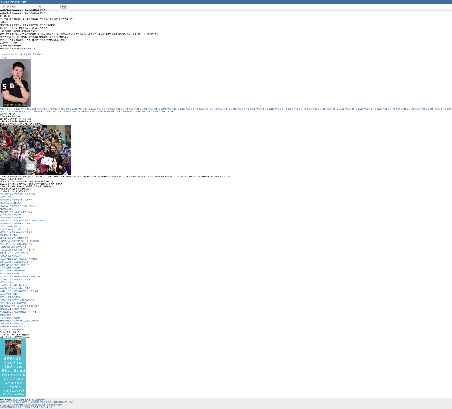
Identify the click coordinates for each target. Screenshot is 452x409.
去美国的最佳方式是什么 (10, 268)
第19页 (113, 109)
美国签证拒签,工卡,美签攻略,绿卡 (39, 407)
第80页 (50, 111)
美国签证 (27, 54)
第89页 (107, 111)
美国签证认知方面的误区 (10, 203)
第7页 (39, 109)
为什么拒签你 (6, 315)
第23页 (138, 109)
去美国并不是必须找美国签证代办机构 (16, 200)
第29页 (176, 109)
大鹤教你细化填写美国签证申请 (13, 247)
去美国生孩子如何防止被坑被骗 (13, 285)
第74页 (12, 111)
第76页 (24, 111)
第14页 (81, 109)
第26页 (157, 109)
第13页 (75, 109)
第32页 (195, 109)
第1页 (2, 109)
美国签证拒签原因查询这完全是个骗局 (16, 232)
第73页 (5, 111)
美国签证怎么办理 (7, 402)
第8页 (44, 109)
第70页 (437, 109)
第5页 (28, 109)
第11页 (62, 109)
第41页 (253, 109)
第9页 (50, 109)
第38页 (234, 109)
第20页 (119, 109)
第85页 (82, 111)
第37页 (227, 109)
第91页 (120, 111)
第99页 (171, 111)
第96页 (151, 111)
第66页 (412, 109)
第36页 (221, 109)
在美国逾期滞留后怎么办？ (11, 218)
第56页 (348, 109)
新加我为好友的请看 (8, 235)
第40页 (246, 109)
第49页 (304, 109)
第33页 (202, 109)
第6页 (34, 109)
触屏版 (27, 400)
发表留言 (4, 58)
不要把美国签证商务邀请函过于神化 (15, 223)
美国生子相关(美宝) (8, 197)
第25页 (151, 109)
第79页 (43, 111)
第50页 (310, 109)
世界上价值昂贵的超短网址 (11, 297)
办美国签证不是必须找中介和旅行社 (15, 309)
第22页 (132, 109)
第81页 (56, 111)
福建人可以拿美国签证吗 (10, 256)
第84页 (75, 111)
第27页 (164, 109)
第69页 (431, 109)
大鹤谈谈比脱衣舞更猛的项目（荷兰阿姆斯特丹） (21, 241)
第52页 (323, 109)
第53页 (329, 109)
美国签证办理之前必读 (9, 274)
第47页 (291, 109)
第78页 (37, 111)
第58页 (361, 109)
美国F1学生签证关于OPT (10, 226)
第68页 (424, 109)
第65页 (405, 109)
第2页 (7, 109)
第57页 (354, 109)
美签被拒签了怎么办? (25, 402)
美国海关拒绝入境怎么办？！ (12, 215)
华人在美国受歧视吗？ (9, 294)
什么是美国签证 (6, 209)
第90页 (113, 111)
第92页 (126, 111)
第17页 (100, 109)
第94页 (139, 111)
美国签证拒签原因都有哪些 (11, 329)
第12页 (68, 109)
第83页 (69, 111)
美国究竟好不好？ (7, 282)
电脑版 (42, 400)
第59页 (367, 109)
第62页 (386, 109)
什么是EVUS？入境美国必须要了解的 (16, 212)
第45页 (278, 109)
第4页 (23, 109)
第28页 (170, 109)
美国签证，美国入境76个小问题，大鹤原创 (18, 206)
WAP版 (35, 400)
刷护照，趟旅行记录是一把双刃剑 (14, 253)
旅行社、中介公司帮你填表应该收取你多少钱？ (20, 291)
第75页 (18, 111)
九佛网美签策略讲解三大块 (11, 324)
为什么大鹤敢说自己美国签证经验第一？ (17, 250)
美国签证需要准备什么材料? (46, 402)
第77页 (31, 111)
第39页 (240, 109)
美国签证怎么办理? (66, 402)
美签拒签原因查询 (54, 405)
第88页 (101, 111)
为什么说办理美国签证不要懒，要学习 (16, 265)
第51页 (316, 109)
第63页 (393, 109)
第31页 (189, 109)
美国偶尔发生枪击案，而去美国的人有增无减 (19, 259)
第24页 (145, 109)
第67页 (418, 109)
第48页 (297, 109)
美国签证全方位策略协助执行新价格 (15, 279)
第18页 (106, 109)
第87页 (94, 111)
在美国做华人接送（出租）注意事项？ (16, 288)
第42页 (259, 109)
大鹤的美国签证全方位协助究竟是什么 (16, 262)
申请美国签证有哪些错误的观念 (13, 327)
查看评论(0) (37, 54)
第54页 (335, 109)
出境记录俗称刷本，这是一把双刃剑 (15, 229)
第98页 (164, 111)
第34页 (208, 109)
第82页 (62, 111)
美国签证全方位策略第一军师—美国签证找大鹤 (20, 276)
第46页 (284, 109)
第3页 (18, 109)
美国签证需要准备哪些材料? (12, 405)
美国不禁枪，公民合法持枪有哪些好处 (16, 244)
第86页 (88, 111)
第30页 (183, 109)
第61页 (380, 109)
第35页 (215, 109)
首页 (2, 6)
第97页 (158, 111)
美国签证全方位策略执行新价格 (13, 271)
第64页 (399, 109)
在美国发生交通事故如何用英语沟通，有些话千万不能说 (23, 221)
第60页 (373, 109)
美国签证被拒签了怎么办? (35, 405)
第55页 (342, 109)
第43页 (265, 109)
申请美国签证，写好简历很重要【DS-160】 (18, 312)
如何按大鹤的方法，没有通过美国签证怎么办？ (20, 306)
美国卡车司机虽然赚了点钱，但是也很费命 (18, 194)
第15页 (87, 109)
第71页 (443, 109)
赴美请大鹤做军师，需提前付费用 (14, 238)
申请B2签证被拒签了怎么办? (12, 407)
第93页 (132, 111)
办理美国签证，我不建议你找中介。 (15, 303)
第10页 (56, 109)
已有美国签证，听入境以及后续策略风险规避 (19, 321)
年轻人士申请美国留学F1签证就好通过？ (17, 300)
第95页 (145, 111)
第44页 (272, 109)
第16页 (94, 109)
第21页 (126, 109)
